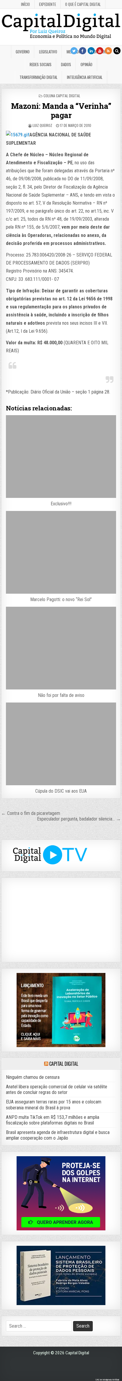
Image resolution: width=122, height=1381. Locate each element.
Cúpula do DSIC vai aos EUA (61, 791)
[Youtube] (99, 50)
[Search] (117, 50)
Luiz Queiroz (42, 125)
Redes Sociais (41, 64)
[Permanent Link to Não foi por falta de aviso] (61, 648)
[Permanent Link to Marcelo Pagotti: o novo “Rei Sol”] (61, 552)
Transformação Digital (38, 77)
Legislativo (48, 52)
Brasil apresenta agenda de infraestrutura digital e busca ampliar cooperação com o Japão (58, 1135)
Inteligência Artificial (84, 77)
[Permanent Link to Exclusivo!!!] (61, 456)
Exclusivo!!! (61, 503)
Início (25, 4)
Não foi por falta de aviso (61, 695)
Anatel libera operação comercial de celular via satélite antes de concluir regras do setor (56, 1089)
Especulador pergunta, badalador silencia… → (79, 819)
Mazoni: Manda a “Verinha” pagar (61, 110)
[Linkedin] (91, 50)
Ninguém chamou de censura (33, 1077)
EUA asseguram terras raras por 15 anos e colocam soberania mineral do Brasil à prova (53, 1104)
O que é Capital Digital (83, 4)
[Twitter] (74, 50)
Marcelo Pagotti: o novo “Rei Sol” (61, 599)
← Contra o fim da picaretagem (30, 813)
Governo (23, 52)
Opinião (86, 64)
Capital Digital (63, 1063)
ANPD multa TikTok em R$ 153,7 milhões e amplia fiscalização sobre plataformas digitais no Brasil (52, 1120)
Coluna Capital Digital (62, 95)
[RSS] (108, 50)
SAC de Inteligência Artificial (107, 1379)
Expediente (47, 4)
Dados (66, 64)
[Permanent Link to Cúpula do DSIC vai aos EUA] (61, 744)
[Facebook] (82, 50)
